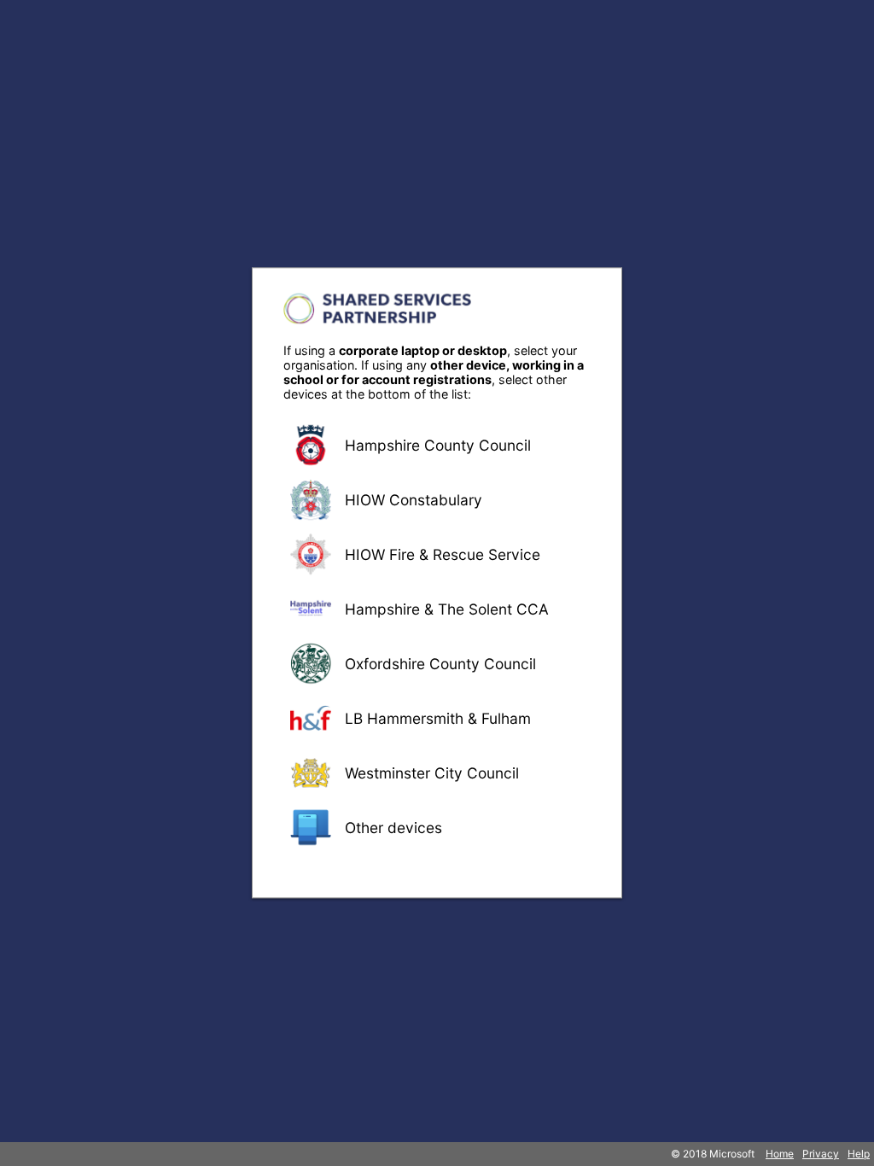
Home (780, 1153)
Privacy (820, 1153)
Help (859, 1153)
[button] (437, 444)
